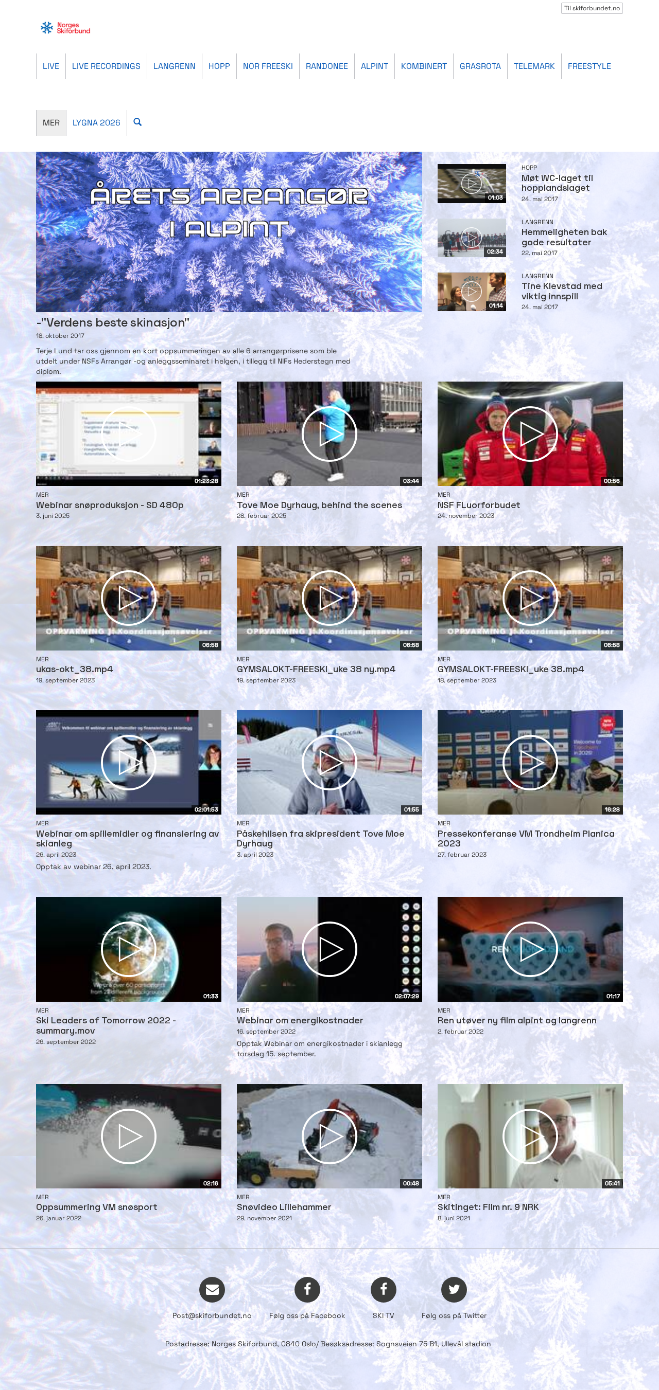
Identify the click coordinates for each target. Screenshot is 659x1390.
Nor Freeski (268, 66)
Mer (51, 122)
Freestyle (589, 66)
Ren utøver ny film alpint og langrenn (517, 1021)
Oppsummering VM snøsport (97, 1207)
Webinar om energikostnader (300, 1021)
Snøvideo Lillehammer (284, 1207)
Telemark (534, 66)
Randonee (327, 66)
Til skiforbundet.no (592, 8)
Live (51, 66)
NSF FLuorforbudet (479, 505)
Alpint (374, 66)
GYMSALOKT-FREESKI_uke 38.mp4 (511, 669)
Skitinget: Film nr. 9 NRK (488, 1207)
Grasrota (480, 66)
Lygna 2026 (96, 122)
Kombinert (424, 66)
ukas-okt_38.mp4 (74, 669)
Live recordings (106, 66)
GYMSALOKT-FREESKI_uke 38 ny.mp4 (316, 669)
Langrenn (174, 66)
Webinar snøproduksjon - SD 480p (110, 505)
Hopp (219, 66)
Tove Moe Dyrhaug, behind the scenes (319, 505)
